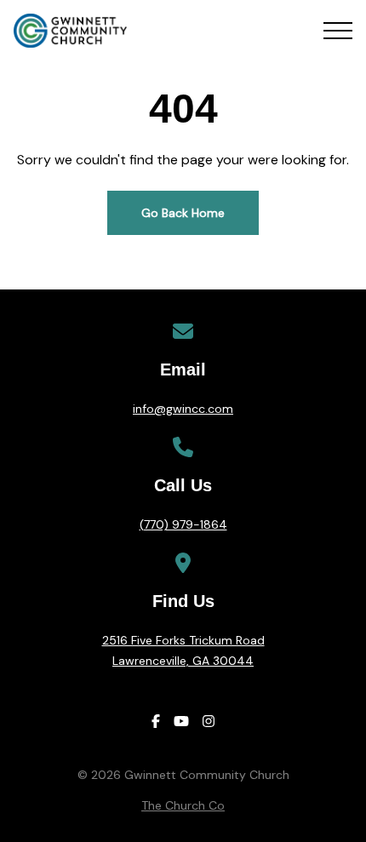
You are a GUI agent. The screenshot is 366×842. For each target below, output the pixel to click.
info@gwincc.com (183, 408)
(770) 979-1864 (183, 524)
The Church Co (183, 805)
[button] (337, 30)
